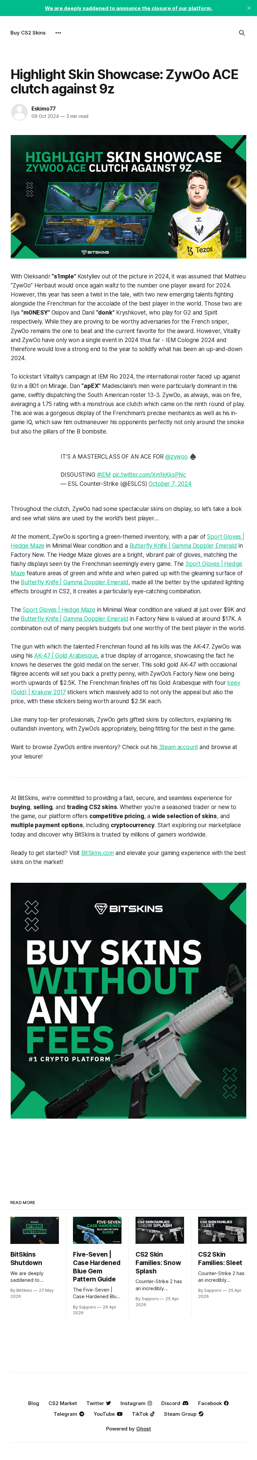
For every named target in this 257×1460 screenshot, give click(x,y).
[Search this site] (242, 32)
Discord (170, 1403)
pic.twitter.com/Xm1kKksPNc (149, 474)
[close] (249, 8)
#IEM (104, 474)
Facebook (210, 1403)
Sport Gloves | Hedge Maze (58, 609)
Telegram (65, 1414)
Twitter (95, 1403)
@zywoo (176, 456)
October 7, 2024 (170, 483)
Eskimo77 (43, 108)
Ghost (143, 1428)
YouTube (104, 1414)
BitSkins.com (97, 853)
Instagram (133, 1403)
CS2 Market (63, 1403)
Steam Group (180, 1414)
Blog (33, 1403)
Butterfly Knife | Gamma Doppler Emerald (183, 545)
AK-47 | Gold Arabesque (65, 655)
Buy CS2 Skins (28, 32)
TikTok (140, 1414)
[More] (58, 32)
